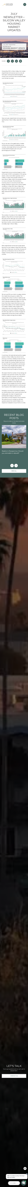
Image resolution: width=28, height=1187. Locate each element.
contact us (15, 399)
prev (12, 465)
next (16, 465)
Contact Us (14, 1076)
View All (14, 471)
